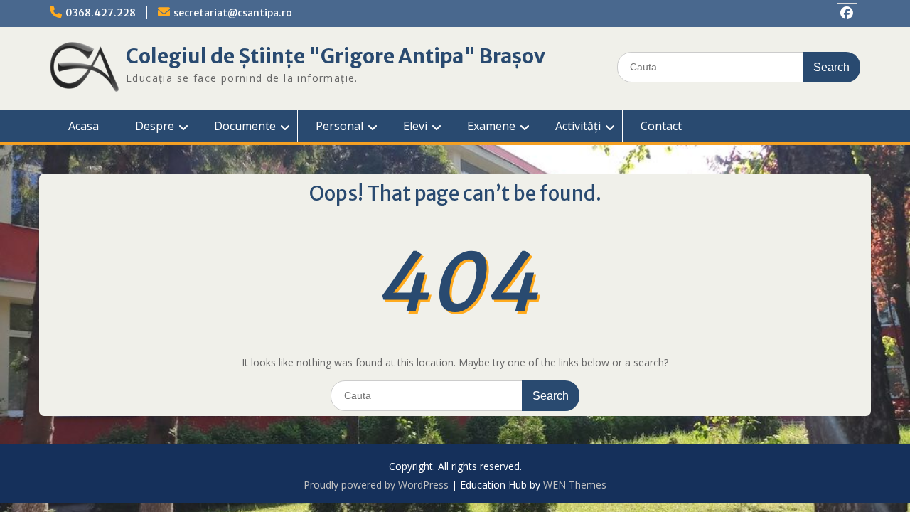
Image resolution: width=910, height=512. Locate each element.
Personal (339, 126)
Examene (491, 126)
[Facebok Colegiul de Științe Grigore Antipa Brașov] (847, 13)
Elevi (415, 126)
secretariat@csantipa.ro (232, 12)
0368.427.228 (100, 12)
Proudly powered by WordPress (376, 484)
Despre (154, 126)
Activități (578, 126)
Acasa (83, 126)
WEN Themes (574, 484)
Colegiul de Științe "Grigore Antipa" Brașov (335, 56)
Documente (245, 126)
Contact (661, 126)
